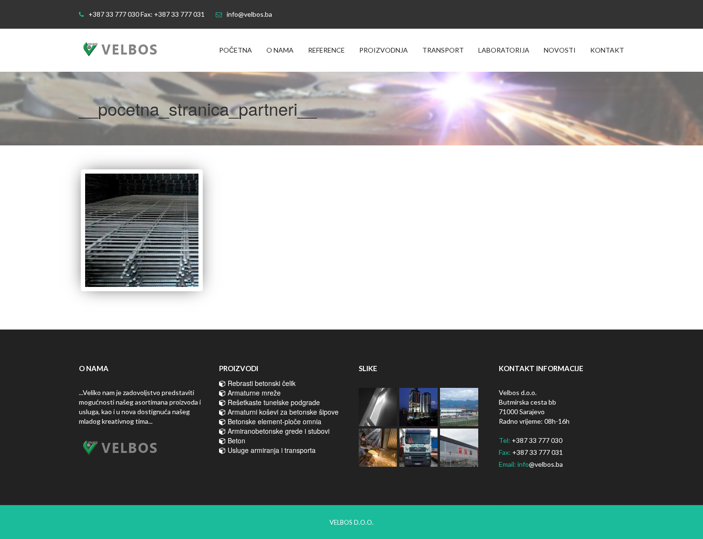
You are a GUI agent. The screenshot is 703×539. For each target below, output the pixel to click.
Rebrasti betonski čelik (261, 383)
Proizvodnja (383, 50)
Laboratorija (503, 50)
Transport (443, 50)
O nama (280, 50)
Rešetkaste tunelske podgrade (273, 402)
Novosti (560, 50)
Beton (235, 440)
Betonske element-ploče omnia (273, 421)
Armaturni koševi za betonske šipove (282, 412)
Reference (326, 50)
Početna (235, 50)
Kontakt (607, 50)
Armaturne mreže (253, 392)
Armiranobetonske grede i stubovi (278, 431)
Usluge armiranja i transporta (271, 450)
